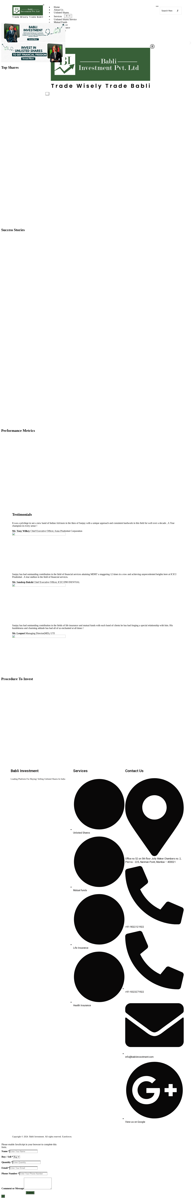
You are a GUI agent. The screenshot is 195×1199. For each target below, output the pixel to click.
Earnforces (66, 1137)
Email (5, 1168)
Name (5, 1151)
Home (57, 7)
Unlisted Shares (61, 12)
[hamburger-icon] (157, 6)
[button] (5, 43)
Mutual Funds (60, 22)
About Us (58, 10)
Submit (30, 1193)
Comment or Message (13, 1188)
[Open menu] (68, 16)
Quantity (7, 1162)
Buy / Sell (7, 1156)
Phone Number (10, 1173)
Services (58, 16)
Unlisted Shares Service (65, 19)
